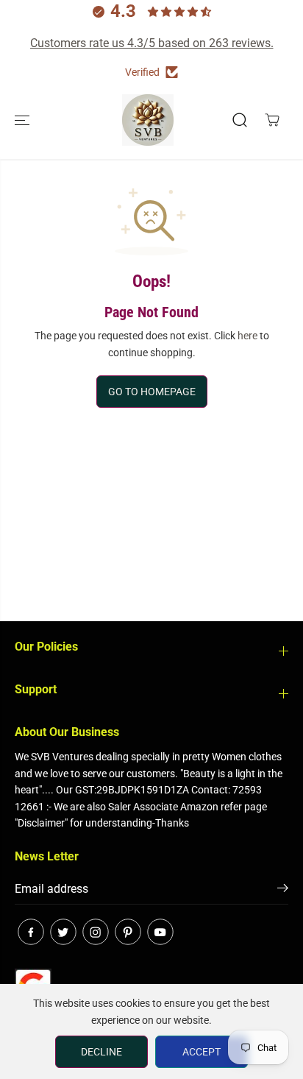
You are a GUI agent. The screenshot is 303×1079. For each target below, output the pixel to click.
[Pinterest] (128, 932)
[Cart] (272, 120)
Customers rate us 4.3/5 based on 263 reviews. (152, 43)
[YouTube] (160, 932)
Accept (201, 1052)
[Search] (240, 120)
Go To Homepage (152, 391)
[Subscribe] (282, 891)
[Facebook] (31, 932)
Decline (101, 1052)
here (247, 336)
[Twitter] (63, 932)
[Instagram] (95, 932)
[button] (23, 120)
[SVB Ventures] (148, 120)
